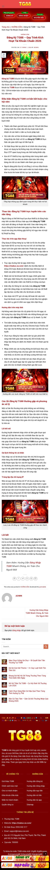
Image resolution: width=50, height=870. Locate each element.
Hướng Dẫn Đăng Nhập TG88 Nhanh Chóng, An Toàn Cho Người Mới (37, 613)
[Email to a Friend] (27, 579)
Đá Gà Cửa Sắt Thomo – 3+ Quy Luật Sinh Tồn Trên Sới (27, 669)
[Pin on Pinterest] (31, 579)
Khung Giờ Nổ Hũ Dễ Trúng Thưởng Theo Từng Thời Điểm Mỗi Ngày (27, 677)
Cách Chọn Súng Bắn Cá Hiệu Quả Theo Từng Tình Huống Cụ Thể (27, 692)
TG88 (4, 750)
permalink (42, 587)
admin (36, 47)
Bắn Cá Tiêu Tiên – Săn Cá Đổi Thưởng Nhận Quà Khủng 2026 (28, 700)
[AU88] (25, 858)
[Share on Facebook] (19, 579)
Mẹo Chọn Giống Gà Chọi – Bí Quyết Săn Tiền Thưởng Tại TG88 (27, 661)
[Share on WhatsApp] (14, 579)
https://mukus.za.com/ (21, 823)
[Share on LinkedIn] (35, 579)
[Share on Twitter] (23, 579)
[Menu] (3, 6)
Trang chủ (6, 27)
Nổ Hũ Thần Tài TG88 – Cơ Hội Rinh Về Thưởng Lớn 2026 (28, 684)
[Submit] (46, 646)
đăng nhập (16, 630)
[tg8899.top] (25, 4)
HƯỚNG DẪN (16, 27)
